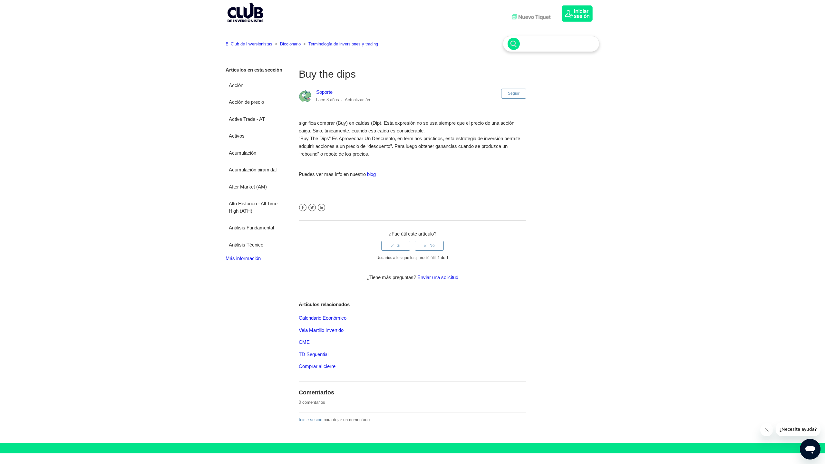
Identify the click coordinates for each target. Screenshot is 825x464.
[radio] (395, 245)
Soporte (324, 92)
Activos (237, 136)
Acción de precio (246, 102)
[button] (580, 13)
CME (304, 342)
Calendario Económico (322, 318)
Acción (236, 85)
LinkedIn (321, 208)
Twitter (312, 208)
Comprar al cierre (317, 366)
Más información (243, 258)
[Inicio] (245, 23)
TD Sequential (313, 354)
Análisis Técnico (246, 244)
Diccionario (290, 44)
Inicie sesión (310, 419)
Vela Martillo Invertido (321, 330)
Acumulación (242, 153)
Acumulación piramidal (253, 169)
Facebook (303, 208)
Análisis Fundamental (251, 227)
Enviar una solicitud (437, 277)
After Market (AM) (248, 186)
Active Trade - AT (247, 119)
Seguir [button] (513, 93)
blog (371, 174)
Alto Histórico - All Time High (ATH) (253, 207)
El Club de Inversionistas (249, 44)
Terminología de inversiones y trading (343, 44)
